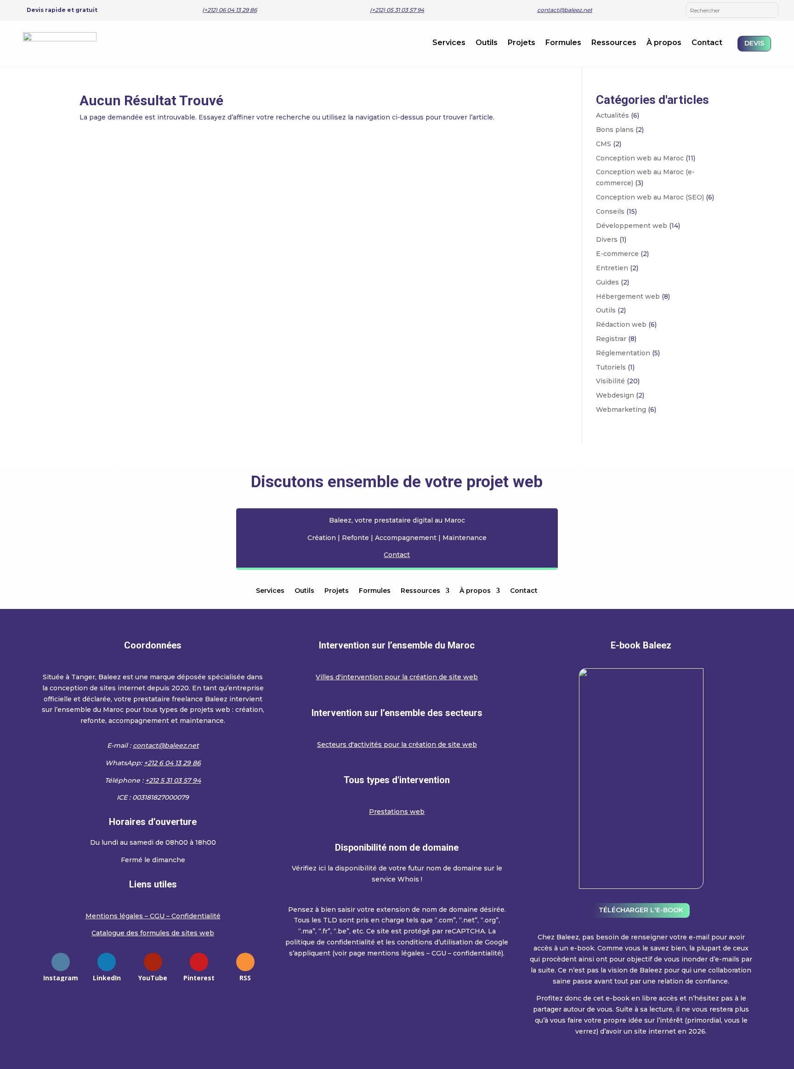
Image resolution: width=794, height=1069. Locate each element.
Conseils (610, 211)
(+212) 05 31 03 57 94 (397, 9)
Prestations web (397, 811)
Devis (754, 43)
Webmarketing (621, 409)
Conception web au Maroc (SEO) (650, 197)
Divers (607, 239)
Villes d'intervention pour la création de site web (397, 677)
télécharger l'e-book (641, 910)
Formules (563, 43)
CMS (603, 144)
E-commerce (617, 254)
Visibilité (610, 381)
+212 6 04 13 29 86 (172, 763)
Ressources (613, 43)
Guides (607, 282)
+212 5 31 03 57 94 (173, 780)
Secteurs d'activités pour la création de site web (397, 744)
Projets (521, 43)
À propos (664, 43)
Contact (707, 43)
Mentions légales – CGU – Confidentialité (153, 916)
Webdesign (615, 395)
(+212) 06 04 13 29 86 (229, 9)
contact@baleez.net (564, 9)
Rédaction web (621, 324)
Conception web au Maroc (640, 158)
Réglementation (623, 353)
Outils (487, 43)
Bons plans (615, 129)
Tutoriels (611, 367)
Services (448, 43)
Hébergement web (628, 296)
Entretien (612, 268)
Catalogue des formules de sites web (152, 933)
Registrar (611, 339)
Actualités (612, 115)
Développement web (631, 226)
